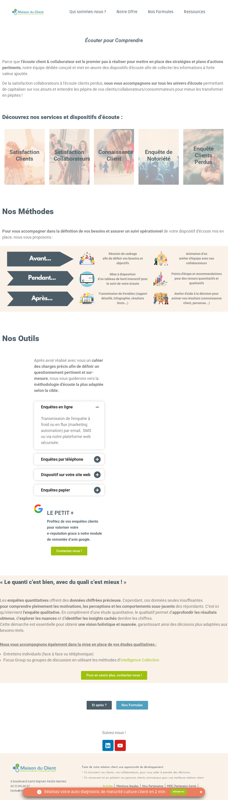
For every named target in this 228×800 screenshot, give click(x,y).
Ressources (194, 11)
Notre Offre (126, 11)
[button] (67, 407)
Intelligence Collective (139, 660)
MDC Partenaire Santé (181, 786)
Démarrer (178, 791)
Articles (108, 786)
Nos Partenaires (152, 786)
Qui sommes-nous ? (87, 11)
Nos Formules (160, 11)
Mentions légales (127, 786)
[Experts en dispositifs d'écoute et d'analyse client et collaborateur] (33, 11)
